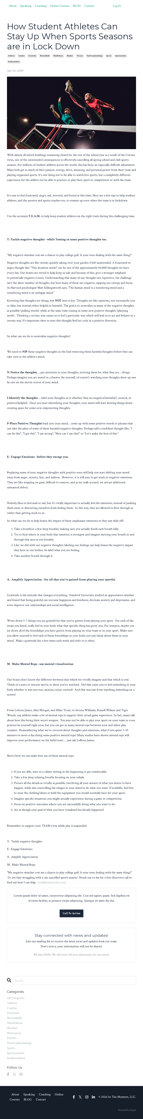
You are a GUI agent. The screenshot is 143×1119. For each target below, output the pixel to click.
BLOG (77, 6)
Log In (117, 6)
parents (80, 56)
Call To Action (71, 913)
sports (108, 56)
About (13, 6)
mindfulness (58, 56)
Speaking (25, 6)
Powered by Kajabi (127, 1110)
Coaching (41, 6)
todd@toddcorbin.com (52, 882)
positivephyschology (95, 56)
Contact (89, 6)
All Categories (15, 998)
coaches (21, 56)
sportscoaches (120, 56)
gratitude (32, 56)
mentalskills (45, 56)
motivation (14, 1033)
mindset (70, 56)
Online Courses (59, 6)
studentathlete (14, 62)
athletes (11, 56)
